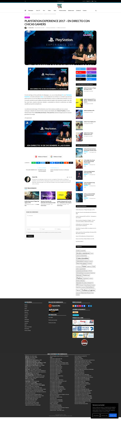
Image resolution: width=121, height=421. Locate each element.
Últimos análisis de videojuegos (85, 84)
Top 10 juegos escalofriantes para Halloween (83, 390)
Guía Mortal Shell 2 (79, 241)
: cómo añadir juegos (31, 356)
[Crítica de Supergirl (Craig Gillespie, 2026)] (79, 186)
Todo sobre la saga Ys (54, 374)
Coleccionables (83, 258)
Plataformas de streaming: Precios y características (85, 360)
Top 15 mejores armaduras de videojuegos (83, 393)
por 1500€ (34, 363)
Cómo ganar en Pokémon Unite (56, 397)
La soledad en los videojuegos (55, 404)
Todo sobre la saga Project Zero (56, 366)
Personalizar (96, 415)
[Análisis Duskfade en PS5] (79, 114)
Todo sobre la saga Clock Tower (56, 361)
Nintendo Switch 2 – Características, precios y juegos (35, 389)
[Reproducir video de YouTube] (49, 134)
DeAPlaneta (86, 261)
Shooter (81, 285)
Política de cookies (52, 322)
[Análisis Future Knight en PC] (79, 125)
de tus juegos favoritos (30, 378)
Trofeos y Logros (88, 290)
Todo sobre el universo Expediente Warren (33, 394)
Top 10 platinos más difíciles (80, 387)
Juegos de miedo (82, 268)
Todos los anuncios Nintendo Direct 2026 (83, 400)
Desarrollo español (81, 263)
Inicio (25, 13)
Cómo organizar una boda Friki (81, 356)
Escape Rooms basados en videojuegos (82, 363)
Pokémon (91, 278)
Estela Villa (31, 27)
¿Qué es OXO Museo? (54, 393)
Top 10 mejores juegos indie (80, 381)
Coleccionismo (79, 261)
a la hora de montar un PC (33, 366)
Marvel (90, 270)
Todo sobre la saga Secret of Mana (56, 375)
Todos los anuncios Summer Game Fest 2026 (83, 397)
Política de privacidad (53, 320)
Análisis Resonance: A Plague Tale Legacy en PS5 (32, 202)
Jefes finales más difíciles (79, 373)
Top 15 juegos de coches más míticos (82, 394)
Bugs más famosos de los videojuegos (82, 374)
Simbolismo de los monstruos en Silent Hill (83, 375)
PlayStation (85, 278)
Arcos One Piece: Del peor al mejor (32, 402)
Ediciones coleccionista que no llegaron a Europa (59, 394)
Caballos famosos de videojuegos (81, 365)
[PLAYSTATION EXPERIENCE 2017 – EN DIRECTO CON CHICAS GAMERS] (60, 48)
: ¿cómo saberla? (32, 373)
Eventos (29, 13)
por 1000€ (35, 362)
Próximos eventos (62, 10)
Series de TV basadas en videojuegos (32, 386)
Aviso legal (51, 317)
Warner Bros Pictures (85, 292)
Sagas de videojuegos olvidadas (56, 391)
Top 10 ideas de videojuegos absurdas (82, 389)
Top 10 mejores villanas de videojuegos (82, 379)
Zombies (77, 294)
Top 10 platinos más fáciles (80, 386)
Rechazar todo (104, 415)
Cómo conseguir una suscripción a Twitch (35, 385)
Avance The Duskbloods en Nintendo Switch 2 (85, 236)
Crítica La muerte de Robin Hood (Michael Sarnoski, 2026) (89, 195)
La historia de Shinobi (54, 402)
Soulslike (93, 285)
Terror (78, 290)
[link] (25, 1)
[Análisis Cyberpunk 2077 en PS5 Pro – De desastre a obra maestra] (64, 195)
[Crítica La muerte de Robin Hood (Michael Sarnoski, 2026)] (79, 197)
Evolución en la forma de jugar (80, 366)
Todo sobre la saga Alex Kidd (55, 369)
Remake (77, 280)
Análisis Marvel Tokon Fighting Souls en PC (88, 133)
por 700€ (32, 361)
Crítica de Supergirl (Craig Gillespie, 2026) (89, 183)
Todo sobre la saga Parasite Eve (56, 370)
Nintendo (78, 275)
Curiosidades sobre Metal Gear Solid (57, 387)
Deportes (91, 261)
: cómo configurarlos (33, 374)
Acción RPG (83, 250)
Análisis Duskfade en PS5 (89, 110)
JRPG (77, 268)
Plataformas (86, 275)
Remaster (82, 280)
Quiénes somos (71, 10)
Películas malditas (78, 357)
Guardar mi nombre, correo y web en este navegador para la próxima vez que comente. (44, 232)
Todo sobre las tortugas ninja (55, 365)
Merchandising (79, 273)
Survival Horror (90, 287)
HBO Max (89, 266)
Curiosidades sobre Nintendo (55, 383)
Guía (84, 266)
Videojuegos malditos (79, 358)
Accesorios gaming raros (79, 371)
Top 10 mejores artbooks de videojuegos (82, 383)
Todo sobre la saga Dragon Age (56, 358)
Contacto (84, 10)
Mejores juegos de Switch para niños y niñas (83, 362)
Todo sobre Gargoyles (54, 363)
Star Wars (83, 287)
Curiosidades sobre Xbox (55, 385)
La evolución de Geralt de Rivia (56, 406)
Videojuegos (30, 10)
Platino (79, 278)
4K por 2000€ (34, 365)
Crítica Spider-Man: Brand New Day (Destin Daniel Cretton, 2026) (89, 161)
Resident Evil (90, 282)
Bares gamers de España (54, 395)
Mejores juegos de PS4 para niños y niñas (83, 361)
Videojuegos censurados (79, 370)
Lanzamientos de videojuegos (82, 270)
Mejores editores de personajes (81, 367)
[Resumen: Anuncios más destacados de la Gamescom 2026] (48, 195)
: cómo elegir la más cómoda (33, 369)
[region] (104, 410)
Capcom (78, 255)
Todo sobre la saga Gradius (55, 373)
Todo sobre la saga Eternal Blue (56, 367)
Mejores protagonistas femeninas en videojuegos (84, 369)
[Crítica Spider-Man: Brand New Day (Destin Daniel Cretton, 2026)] (79, 164)
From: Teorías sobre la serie (30, 400)
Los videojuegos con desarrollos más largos (33, 387)
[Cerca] (117, 404)
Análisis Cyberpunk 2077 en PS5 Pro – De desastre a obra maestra (64, 202)
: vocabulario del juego (32, 381)
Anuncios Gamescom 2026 (80, 402)
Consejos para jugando (33, 383)
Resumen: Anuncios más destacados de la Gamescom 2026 (48, 202)
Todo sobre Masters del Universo (31, 398)
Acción (78, 250)
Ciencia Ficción (83, 255)
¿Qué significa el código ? (31, 382)
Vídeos (49, 10)
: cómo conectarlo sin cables (35, 375)
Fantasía (90, 263)
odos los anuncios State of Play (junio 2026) (83, 398)
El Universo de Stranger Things (31, 399)
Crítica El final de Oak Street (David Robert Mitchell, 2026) (90, 149)
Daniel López (43, 205)
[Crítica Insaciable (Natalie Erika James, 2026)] (79, 175)
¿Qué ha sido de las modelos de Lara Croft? (58, 381)
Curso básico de (29, 379)
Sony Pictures (88, 285)
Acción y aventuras (83, 253)
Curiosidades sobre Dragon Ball (56, 390)
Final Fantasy (78, 266)
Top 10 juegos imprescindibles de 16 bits (82, 391)
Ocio (44, 10)
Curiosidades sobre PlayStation (56, 382)
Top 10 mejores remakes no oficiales (82, 382)
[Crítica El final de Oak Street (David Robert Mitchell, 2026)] (79, 152)
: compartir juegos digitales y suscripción (34, 377)
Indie (93, 266)
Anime (92, 253)
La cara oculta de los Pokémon (56, 408)
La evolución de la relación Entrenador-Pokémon (59, 407)
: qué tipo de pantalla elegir (32, 367)
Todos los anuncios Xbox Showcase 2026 (82, 399)
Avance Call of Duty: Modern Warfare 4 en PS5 (85, 238)
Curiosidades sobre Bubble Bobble (56, 386)
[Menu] (25, 10)
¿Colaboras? (78, 10)
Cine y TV (38, 10)
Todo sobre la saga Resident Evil (56, 371)
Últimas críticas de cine (83, 145)
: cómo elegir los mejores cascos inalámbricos (35, 370)
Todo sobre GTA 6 (53, 398)
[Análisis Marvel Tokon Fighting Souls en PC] (79, 136)
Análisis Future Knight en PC (90, 121)
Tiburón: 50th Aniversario (30, 393)
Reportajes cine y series (81, 282)
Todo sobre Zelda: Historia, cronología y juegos (59, 362)
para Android (30, 358)
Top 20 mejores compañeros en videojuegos (83, 395)
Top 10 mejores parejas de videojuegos (82, 378)
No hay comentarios (51, 27)
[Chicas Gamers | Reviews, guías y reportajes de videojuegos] (59, 6)
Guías (55, 10)
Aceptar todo (113, 415)
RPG (77, 285)
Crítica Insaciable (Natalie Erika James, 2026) (89, 172)
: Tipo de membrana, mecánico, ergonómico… (35, 371)
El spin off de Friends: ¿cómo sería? (32, 403)
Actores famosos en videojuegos (56, 399)
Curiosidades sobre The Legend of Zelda (57, 389)
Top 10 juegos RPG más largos (80, 385)
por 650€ (33, 360)
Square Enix (78, 287)
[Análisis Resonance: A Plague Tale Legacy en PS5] (32, 195)
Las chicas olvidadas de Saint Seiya (56, 379)
